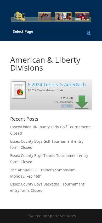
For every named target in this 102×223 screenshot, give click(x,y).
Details (67, 106)
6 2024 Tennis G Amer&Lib (57, 84)
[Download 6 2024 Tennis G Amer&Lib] (19, 97)
